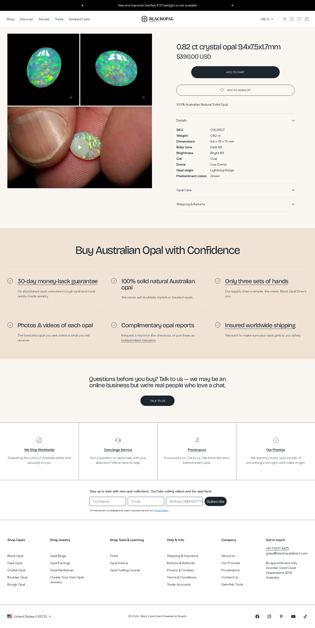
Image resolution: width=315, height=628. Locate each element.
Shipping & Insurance (183, 556)
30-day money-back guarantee (58, 281)
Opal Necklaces (62, 570)
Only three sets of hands (256, 281)
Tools (114, 556)
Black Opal (15, 556)
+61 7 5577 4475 (277, 548)
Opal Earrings (60, 563)
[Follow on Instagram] (269, 616)
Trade (59, 19)
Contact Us (229, 577)
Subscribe (215, 501)
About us (228, 556)
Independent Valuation (138, 340)
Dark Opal (14, 563)
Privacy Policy (161, 510)
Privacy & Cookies (180, 570)
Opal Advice (119, 563)
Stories (44, 19)
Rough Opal (16, 584)
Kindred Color (79, 19)
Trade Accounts (179, 584)
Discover (26, 19)
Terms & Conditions (181, 577)
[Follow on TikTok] (305, 616)
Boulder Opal (17, 577)
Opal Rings (58, 556)
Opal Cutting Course (125, 570)
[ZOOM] (71, 97)
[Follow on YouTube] (293, 616)
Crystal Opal (16, 570)
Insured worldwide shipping (260, 325)
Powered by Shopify (175, 616)
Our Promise (230, 563)
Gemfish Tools (232, 584)
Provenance (230, 570)
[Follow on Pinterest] (281, 616)
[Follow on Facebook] (257, 616)
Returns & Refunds (181, 563)
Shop (10, 19)
